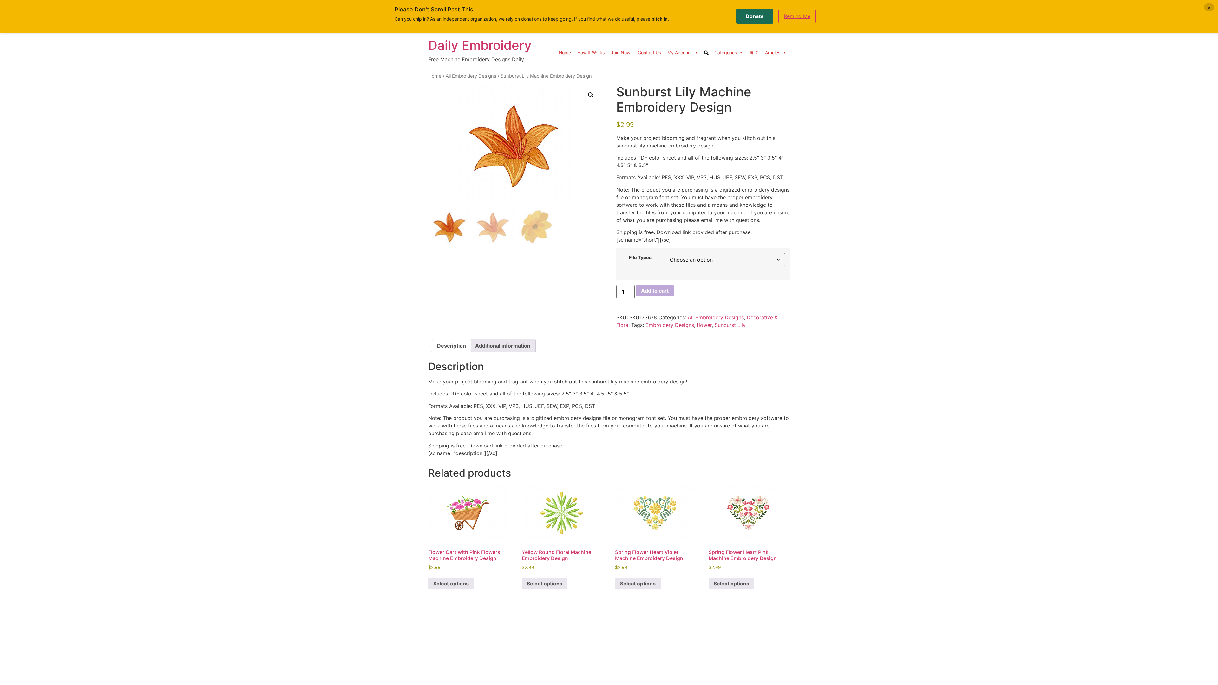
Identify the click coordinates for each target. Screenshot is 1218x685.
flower (704, 325)
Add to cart (655, 291)
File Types (640, 257)
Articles (772, 52)
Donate (755, 16)
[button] (591, 95)
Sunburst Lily (730, 325)
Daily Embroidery (480, 45)
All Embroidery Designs (471, 76)
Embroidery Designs (669, 325)
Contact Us (649, 52)
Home (565, 52)
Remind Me (797, 16)
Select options (451, 583)
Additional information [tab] (502, 345)
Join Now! (621, 52)
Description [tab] (451, 345)
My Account (679, 52)
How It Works (591, 52)
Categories (725, 52)
